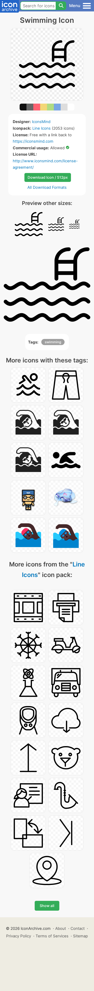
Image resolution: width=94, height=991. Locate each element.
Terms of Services (52, 936)
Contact (77, 928)
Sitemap (80, 936)
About (60, 928)
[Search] (61, 5)
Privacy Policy (18, 936)
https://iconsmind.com (33, 141)
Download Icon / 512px (48, 177)
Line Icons (41, 128)
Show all (47, 905)
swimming (53, 342)
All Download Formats (47, 187)
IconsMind (41, 121)
